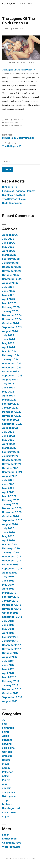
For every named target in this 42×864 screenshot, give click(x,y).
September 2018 (12, 616)
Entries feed (9, 838)
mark (6, 29)
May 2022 (8, 439)
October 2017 (10, 652)
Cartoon (7, 751)
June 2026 (8, 242)
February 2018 (10, 636)
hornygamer (8, 3)
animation (8, 727)
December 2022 (11, 411)
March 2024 (9, 351)
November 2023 (11, 367)
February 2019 (10, 596)
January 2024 (10, 359)
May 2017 (8, 669)
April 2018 (8, 632)
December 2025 (11, 266)
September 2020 (12, 520)
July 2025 (8, 287)
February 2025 (11, 307)
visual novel (9, 812)
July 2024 (8, 335)
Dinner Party (9, 186)
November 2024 (12, 319)
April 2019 (8, 588)
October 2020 (10, 516)
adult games (8, 125)
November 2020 (12, 512)
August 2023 (10, 379)
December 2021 (11, 459)
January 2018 (10, 640)
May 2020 (8, 536)
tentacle (7, 804)
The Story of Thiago (14, 198)
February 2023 (11, 403)
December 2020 (12, 508)
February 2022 (11, 451)
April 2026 (8, 250)
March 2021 (9, 496)
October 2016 (10, 693)
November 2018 (11, 608)
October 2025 (10, 275)
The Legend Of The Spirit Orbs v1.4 (18, 69)
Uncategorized (11, 808)
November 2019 (11, 560)
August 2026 (10, 234)
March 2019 (9, 592)
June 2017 (8, 665)
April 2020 (8, 540)
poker (5, 775)
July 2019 (8, 576)
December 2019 (11, 556)
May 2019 (8, 584)
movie (5, 763)
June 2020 (8, 532)
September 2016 (12, 697)
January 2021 (10, 504)
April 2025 (8, 299)
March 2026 (9, 254)
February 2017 (10, 681)
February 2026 (11, 258)
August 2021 (9, 476)
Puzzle (6, 779)
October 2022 (10, 419)
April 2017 (8, 673)
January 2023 (10, 407)
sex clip (6, 788)
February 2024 (11, 355)
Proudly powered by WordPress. (23, 858)
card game (8, 747)
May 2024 (8, 343)
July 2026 (8, 238)
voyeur (6, 816)
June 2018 (8, 624)
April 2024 (8, 347)
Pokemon (7, 771)
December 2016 (11, 689)
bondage (7, 739)
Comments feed (11, 842)
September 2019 (12, 568)
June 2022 (8, 435)
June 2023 (8, 387)
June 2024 (8, 339)
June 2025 (8, 291)
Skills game (9, 796)
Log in (5, 834)
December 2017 (11, 644)
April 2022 (8, 443)
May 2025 (8, 295)
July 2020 (8, 528)
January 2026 (10, 262)
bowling (7, 743)
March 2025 (9, 303)
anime (5, 731)
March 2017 (9, 677)
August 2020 (10, 524)
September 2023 (12, 375)
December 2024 (12, 315)
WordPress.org (11, 846)
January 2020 (10, 552)
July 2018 (8, 620)
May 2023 (8, 391)
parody (6, 767)
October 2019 (10, 564)
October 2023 (10, 371)
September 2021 (12, 471)
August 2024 (10, 331)
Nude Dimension (12, 203)
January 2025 (10, 311)
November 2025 (11, 270)
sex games (14, 122)
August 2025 (10, 283)
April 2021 (8, 492)
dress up (7, 755)
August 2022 (10, 427)
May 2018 (8, 628)
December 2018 (11, 604)
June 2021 (8, 484)
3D (3, 719)
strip (5, 800)
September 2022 (12, 423)
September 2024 (12, 327)
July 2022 (8, 431)
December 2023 (11, 363)
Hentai (6, 122)
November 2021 (11, 463)
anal (4, 723)
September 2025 (12, 278)
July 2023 (8, 383)
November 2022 (11, 415)
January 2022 (10, 455)
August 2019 (9, 572)
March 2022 (9, 447)
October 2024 (10, 323)
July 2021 (8, 480)
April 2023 (8, 395)
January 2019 (10, 600)
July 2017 (8, 661)
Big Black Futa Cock (13, 195)
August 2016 (9, 701)
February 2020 (11, 548)
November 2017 (11, 649)
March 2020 (9, 544)
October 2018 (10, 612)
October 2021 (10, 468)
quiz (4, 784)
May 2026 (8, 246)
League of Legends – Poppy (18, 190)
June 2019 (8, 580)
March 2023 (9, 399)
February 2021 (10, 500)
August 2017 (9, 657)
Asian (5, 735)
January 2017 (10, 685)
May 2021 (8, 488)
